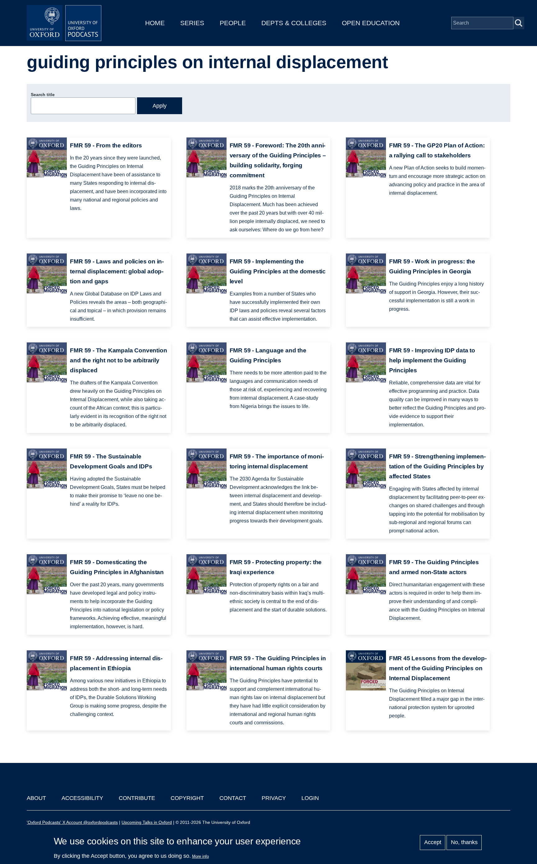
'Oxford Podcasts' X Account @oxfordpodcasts (72, 822)
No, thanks (464, 842)
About (36, 798)
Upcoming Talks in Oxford (147, 822)
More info (200, 856)
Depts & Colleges (293, 22)
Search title (43, 94)
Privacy (274, 798)
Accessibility (82, 798)
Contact (232, 798)
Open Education (371, 22)
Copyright (187, 798)
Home (155, 22)
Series (192, 22)
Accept (432, 842)
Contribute (137, 798)
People (233, 22)
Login (310, 798)
